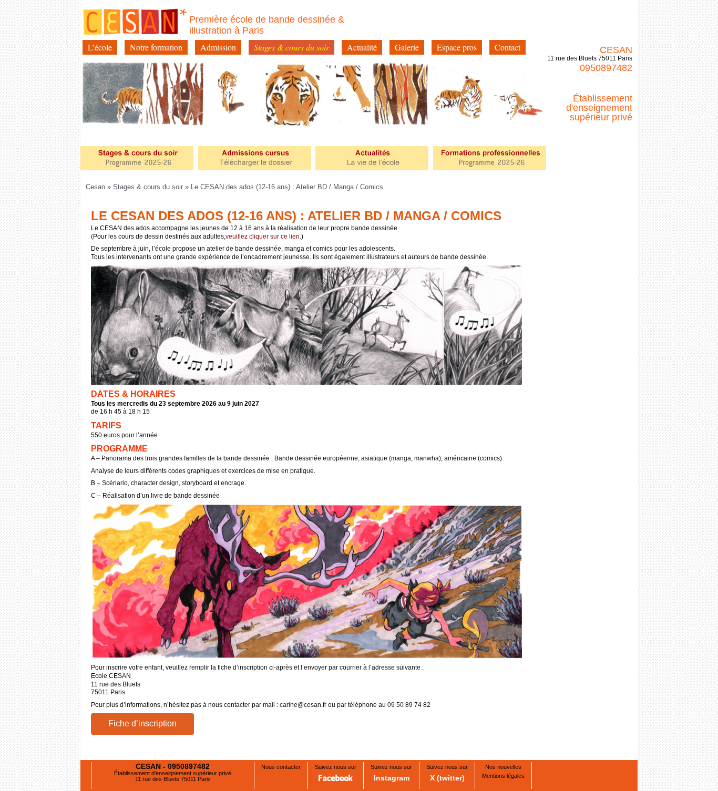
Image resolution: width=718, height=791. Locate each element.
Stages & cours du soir (291, 47)
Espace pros (457, 47)
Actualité (362, 47)
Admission (218, 47)
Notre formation (156, 47)
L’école (100, 47)
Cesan (96, 187)
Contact (507, 47)
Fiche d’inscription (142, 723)
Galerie (407, 47)
